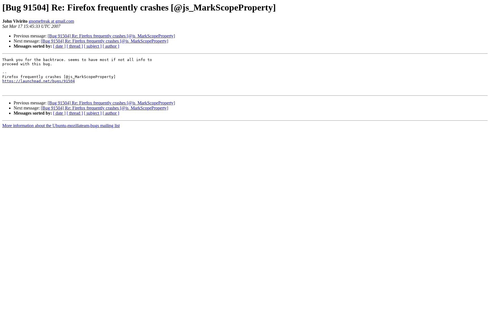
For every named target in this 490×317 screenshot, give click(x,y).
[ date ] (59, 46)
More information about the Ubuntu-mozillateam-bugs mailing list (61, 125)
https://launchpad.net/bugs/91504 (38, 81)
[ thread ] (75, 46)
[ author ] (111, 46)
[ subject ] (93, 46)
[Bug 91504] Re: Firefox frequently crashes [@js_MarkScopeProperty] (111, 35)
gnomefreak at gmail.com (51, 21)
